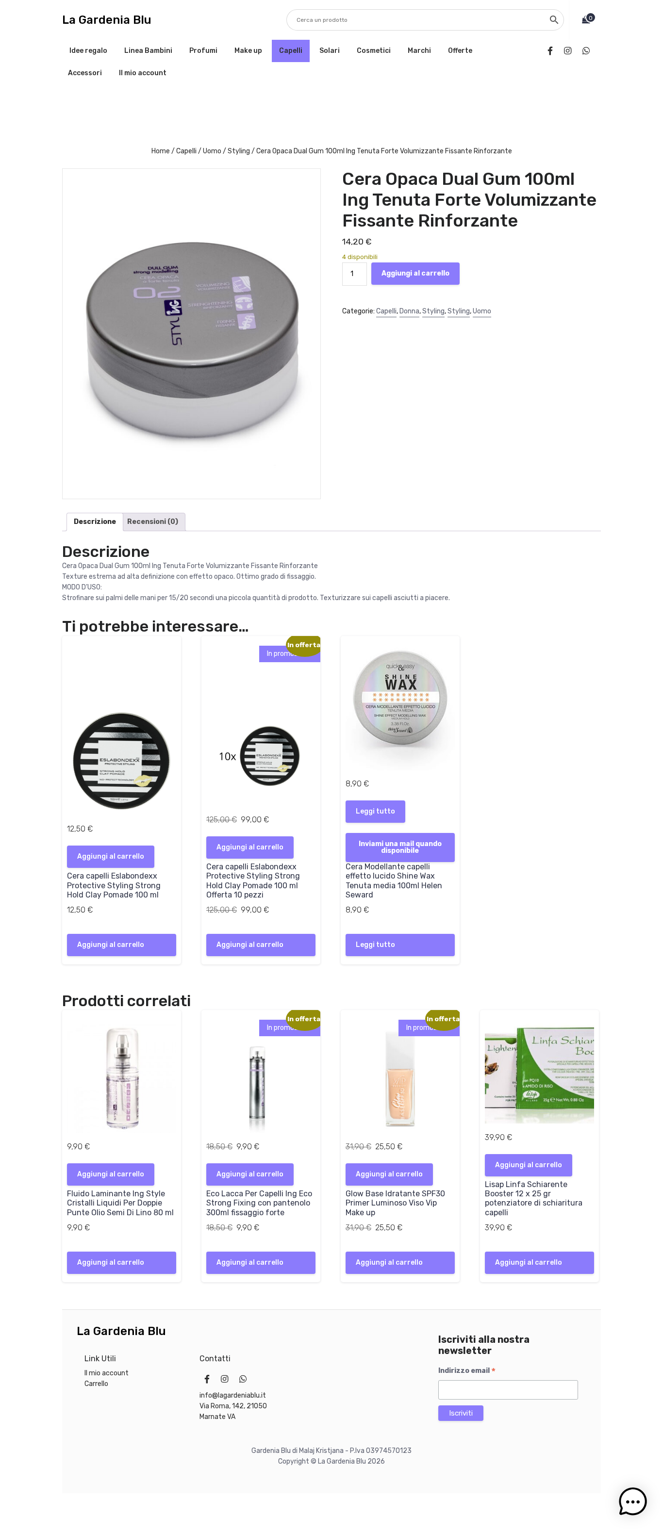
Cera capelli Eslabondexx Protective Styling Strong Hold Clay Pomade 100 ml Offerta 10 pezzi (253, 880)
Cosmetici (374, 51)
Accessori (85, 73)
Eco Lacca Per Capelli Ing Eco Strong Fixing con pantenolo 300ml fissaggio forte (259, 1203)
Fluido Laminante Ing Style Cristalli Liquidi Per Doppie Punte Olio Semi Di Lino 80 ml (120, 1203)
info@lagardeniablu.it (232, 1395)
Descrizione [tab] (95, 522)
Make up (248, 51)
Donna (409, 311)
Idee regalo (88, 51)
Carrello (96, 1384)
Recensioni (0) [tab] (152, 522)
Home (160, 151)
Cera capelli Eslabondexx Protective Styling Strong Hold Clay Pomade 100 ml (114, 885)
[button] (632, 1501)
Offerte (460, 51)
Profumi (203, 51)
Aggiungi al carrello (415, 273)
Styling (239, 151)
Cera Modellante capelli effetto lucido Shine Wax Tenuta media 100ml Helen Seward (394, 880)
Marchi (419, 51)
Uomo (212, 151)
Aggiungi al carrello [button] (110, 856)
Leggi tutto (375, 811)
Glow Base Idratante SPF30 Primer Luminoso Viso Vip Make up (395, 1203)
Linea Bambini (148, 51)
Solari (329, 51)
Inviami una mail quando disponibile (400, 847)
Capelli (290, 51)
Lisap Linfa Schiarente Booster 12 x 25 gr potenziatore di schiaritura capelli (533, 1198)
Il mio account (142, 73)
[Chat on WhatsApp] (588, 51)
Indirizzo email (467, 1371)
